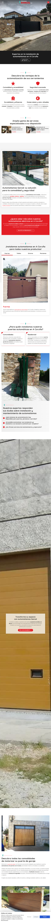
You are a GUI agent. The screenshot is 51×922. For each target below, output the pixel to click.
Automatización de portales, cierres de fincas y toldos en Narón (42, 128)
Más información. (4, 920)
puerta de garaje (11, 864)
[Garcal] (25, 2)
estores (17, 196)
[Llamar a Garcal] (48, 2)
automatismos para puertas (21, 309)
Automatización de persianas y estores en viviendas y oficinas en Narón (17, 129)
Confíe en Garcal (6, 205)
